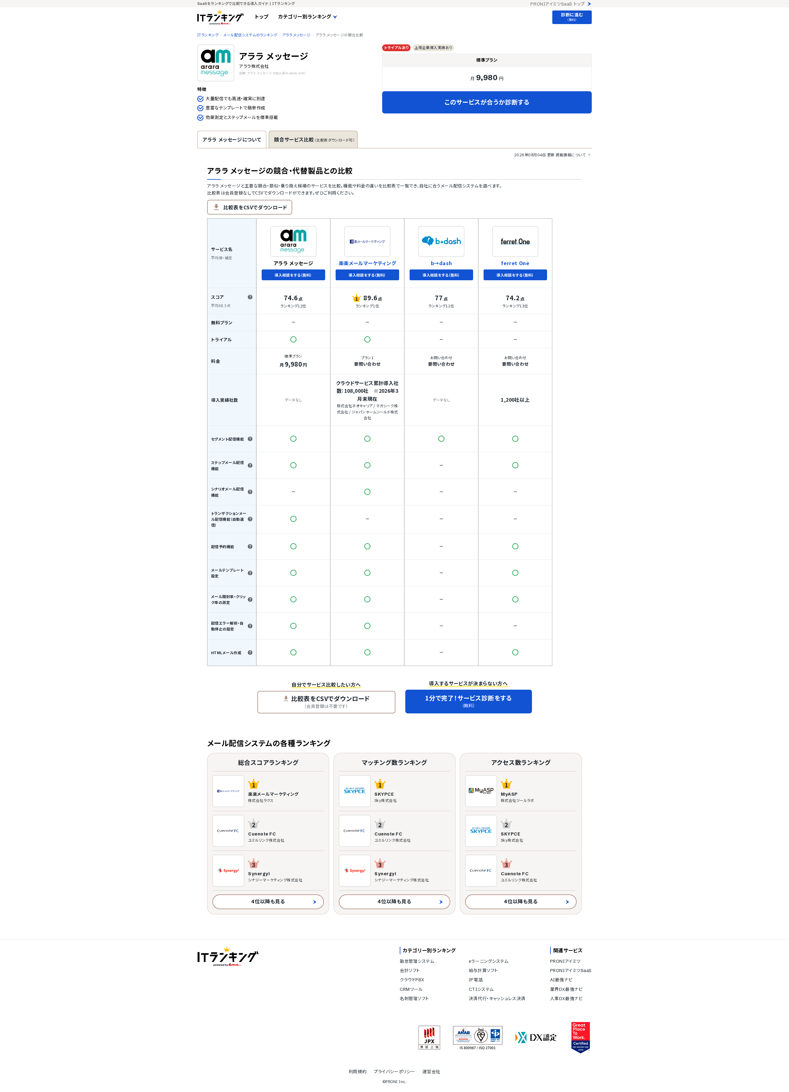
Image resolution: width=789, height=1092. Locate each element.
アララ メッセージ (296, 35)
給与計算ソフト (483, 970)
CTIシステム (481, 989)
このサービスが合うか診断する (486, 102)
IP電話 (476, 980)
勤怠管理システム (417, 961)
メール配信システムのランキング (250, 35)
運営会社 (431, 1071)
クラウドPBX (412, 980)
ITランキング (208, 35)
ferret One (515, 263)
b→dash (441, 263)
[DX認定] (536, 1037)
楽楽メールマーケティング (367, 263)
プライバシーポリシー (394, 1071)
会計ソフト (410, 970)
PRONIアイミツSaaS (571, 970)
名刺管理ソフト (414, 998)
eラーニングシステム (489, 961)
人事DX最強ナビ (566, 998)
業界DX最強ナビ (566, 989)
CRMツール (411, 989)
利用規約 (357, 1071)
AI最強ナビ (561, 980)
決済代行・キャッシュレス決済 (497, 998)
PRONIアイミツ (565, 961)
